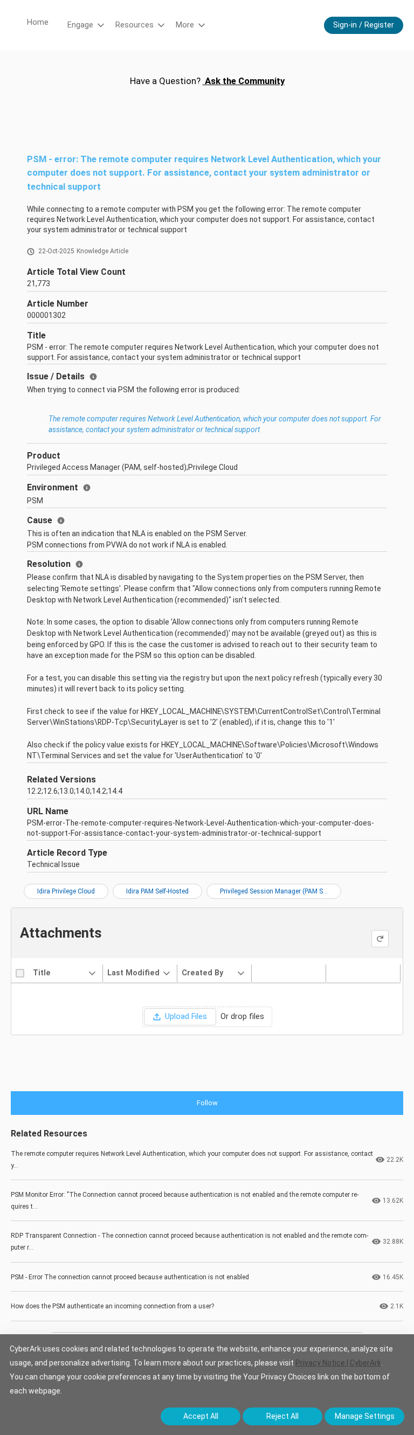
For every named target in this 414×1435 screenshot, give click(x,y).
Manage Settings (365, 1416)
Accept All (200, 1416)
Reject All (282, 1416)
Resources (134, 25)
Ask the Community (244, 80)
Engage (80, 25)
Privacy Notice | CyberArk (338, 1362)
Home (38, 22)
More (185, 25)
